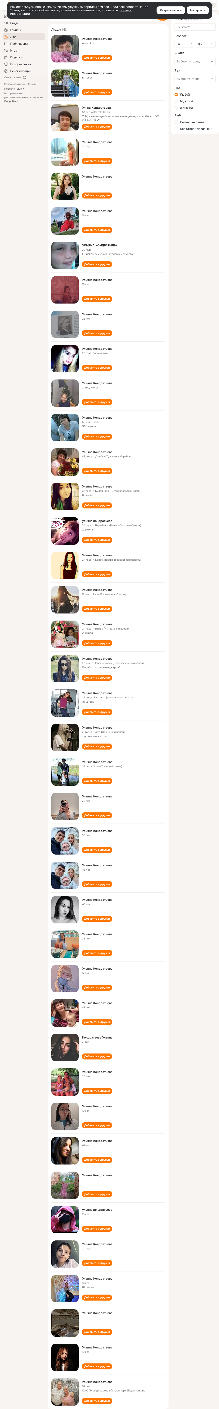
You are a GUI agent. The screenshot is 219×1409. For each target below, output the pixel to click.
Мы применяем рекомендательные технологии (23, 97)
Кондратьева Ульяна (97, 1037)
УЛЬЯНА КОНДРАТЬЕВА (99, 245)
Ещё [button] (19, 88)
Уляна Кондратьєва (96, 108)
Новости (9, 88)
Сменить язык (12, 77)
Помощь (32, 84)
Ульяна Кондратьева (97, 39)
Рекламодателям (14, 84)
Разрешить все (171, 10)
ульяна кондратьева (97, 521)
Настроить (197, 10)
